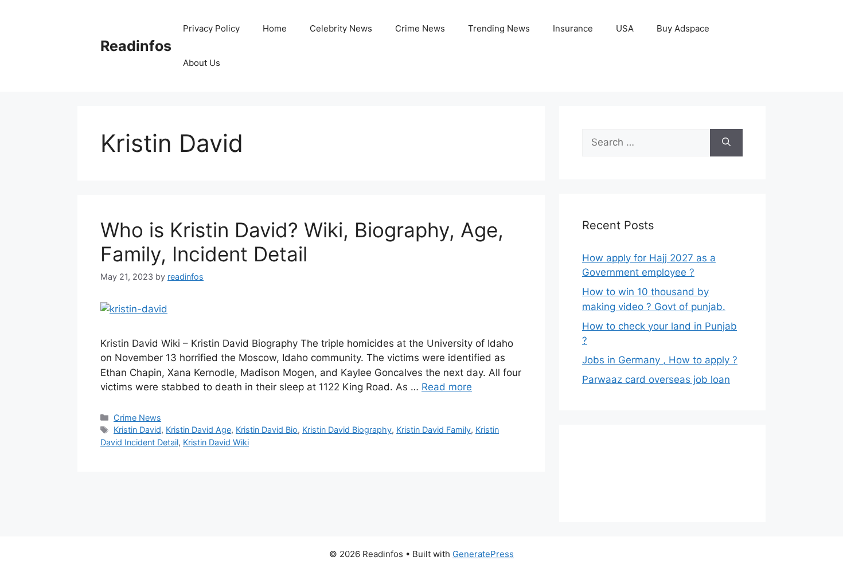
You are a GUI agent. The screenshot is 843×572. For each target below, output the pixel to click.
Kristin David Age (198, 429)
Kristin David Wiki (216, 442)
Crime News (420, 28)
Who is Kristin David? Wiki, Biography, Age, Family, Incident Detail (302, 242)
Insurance (573, 28)
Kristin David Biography (347, 429)
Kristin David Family (433, 429)
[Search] (726, 142)
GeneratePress (483, 554)
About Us (201, 62)
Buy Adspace (683, 28)
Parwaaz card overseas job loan (656, 379)
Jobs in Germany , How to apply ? (659, 360)
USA (625, 28)
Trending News (499, 28)
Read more (447, 387)
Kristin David (137, 429)
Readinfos (135, 45)
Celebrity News (341, 28)
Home (275, 28)
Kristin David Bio (267, 429)
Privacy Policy (211, 28)
